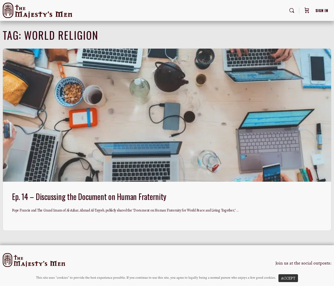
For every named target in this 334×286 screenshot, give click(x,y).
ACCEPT (288, 278)
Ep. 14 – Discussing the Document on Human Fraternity (89, 196)
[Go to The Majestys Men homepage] (37, 9)
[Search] (292, 10)
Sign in (321, 10)
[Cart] (306, 10)
